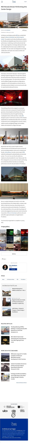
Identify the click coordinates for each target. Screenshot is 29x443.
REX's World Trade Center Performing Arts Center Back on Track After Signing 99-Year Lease (18, 339)
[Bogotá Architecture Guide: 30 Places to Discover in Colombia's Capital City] (6, 302)
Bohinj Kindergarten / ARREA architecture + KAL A (18, 289)
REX (17, 35)
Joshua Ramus (8, 152)
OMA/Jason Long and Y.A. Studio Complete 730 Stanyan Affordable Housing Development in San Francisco (19, 356)
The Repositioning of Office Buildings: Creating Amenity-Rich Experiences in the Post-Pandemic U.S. (19, 329)
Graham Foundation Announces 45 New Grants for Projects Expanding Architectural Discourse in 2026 (18, 366)
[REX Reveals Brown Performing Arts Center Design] (10, 232)
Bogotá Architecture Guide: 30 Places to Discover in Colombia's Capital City (18, 301)
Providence (23, 279)
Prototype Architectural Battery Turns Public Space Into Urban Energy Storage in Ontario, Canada (18, 376)
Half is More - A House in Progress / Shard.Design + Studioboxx (18, 310)
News (3, 279)
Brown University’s (10, 37)
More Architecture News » (21, 382)
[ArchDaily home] (14, 2)
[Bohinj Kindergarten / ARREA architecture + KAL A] (6, 292)
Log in (25, 1)
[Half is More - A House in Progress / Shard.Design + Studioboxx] (6, 312)
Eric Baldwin (13, 266)
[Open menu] (2, 2)
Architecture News (10, 279)
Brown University (12, 213)
